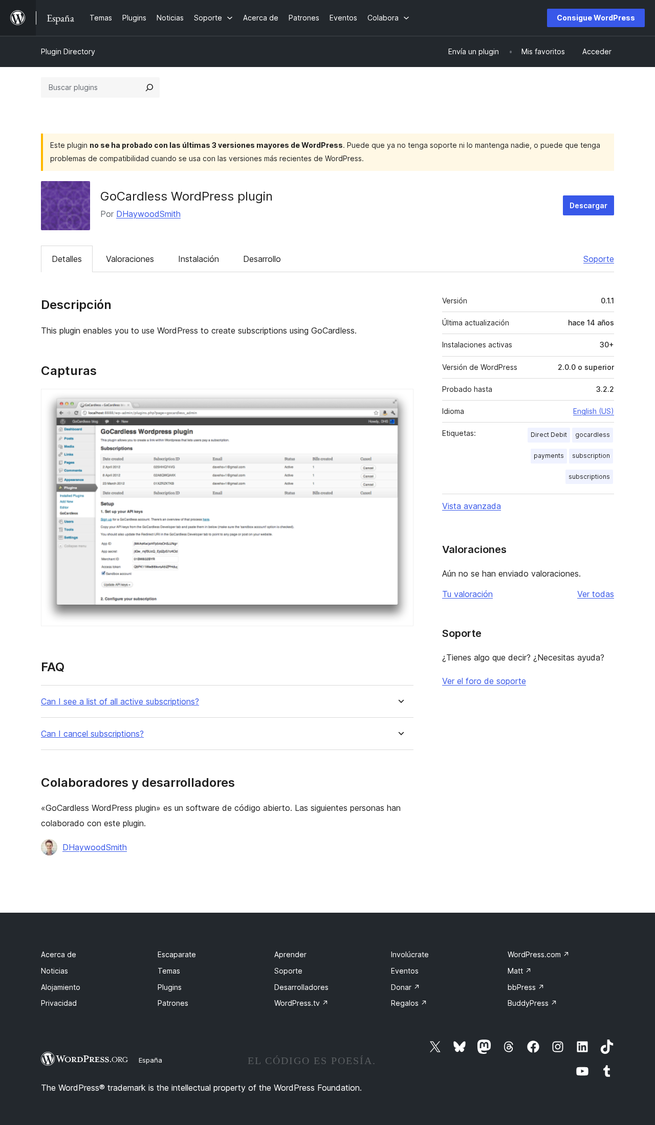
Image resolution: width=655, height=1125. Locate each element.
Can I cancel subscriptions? (92, 734)
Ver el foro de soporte (484, 681)
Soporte (598, 259)
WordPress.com (539, 954)
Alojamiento (60, 987)
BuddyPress (532, 1003)
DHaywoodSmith (148, 214)
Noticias (54, 970)
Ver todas (595, 594)
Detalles (67, 259)
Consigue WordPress (596, 17)
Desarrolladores (301, 987)
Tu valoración (467, 594)
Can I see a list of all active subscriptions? (120, 702)
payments (549, 455)
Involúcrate (410, 954)
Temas (169, 970)
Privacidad (59, 1003)
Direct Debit (549, 434)
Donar (405, 987)
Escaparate (177, 954)
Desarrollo (262, 259)
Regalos (409, 1003)
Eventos (405, 970)
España (150, 1060)
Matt (520, 970)
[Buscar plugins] (149, 87)
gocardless (592, 434)
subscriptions (589, 476)
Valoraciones (130, 259)
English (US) (593, 411)
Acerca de (58, 954)
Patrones (173, 1003)
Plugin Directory (68, 51)
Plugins (170, 987)
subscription (591, 455)
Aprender (290, 954)
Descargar (588, 205)
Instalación (198, 259)
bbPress (526, 987)
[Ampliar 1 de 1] (400, 403)
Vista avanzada (471, 506)
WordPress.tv (301, 1003)
